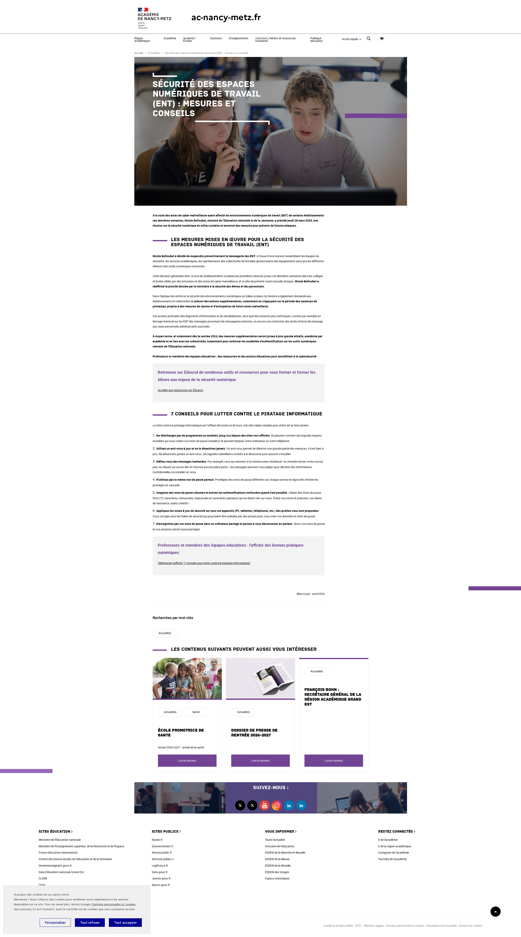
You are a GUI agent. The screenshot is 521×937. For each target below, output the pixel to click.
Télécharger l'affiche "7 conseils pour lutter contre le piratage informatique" (204, 563)
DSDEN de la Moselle (278, 865)
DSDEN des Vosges (277, 872)
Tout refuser (90, 922)
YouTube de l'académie (392, 859)
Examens (216, 38)
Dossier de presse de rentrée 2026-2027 (254, 733)
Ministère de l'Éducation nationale (60, 840)
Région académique (142, 40)
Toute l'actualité (275, 840)
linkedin (289, 805)
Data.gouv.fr (160, 872)
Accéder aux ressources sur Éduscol (180, 390)
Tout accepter (125, 922)
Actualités (165, 633)
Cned (42, 885)
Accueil (138, 53)
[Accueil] (154, 17)
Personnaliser (55, 922)
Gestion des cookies (470, 925)
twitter (240, 805)
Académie (170, 38)
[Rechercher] (368, 39)
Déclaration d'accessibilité (441, 925)
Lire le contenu (187, 760)
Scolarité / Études (189, 40)
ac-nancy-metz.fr (226, 17)
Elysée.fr (157, 840)
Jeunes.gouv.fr (161, 878)
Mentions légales (374, 925)
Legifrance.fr (160, 865)
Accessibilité (381, 38)
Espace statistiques (277, 878)
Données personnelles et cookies (113, 904)
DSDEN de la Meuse (277, 859)
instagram (277, 805)
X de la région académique (394, 846)
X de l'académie (387, 840)
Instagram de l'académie (393, 852)
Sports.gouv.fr (161, 885)
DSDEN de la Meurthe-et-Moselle (285, 852)
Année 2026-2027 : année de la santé (181, 747)
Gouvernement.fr (162, 846)
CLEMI (43, 878)
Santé (196, 712)
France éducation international (58, 852)
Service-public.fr (162, 852)
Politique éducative (316, 40)
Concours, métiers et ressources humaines (275, 40)
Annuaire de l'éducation (279, 846)
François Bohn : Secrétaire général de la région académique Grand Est (332, 697)
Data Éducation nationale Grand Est (61, 872)
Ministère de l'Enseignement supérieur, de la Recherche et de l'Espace (81, 846)
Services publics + (163, 859)
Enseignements (238, 38)
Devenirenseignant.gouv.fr (55, 865)
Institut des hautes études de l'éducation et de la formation (75, 859)
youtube (264, 805)
